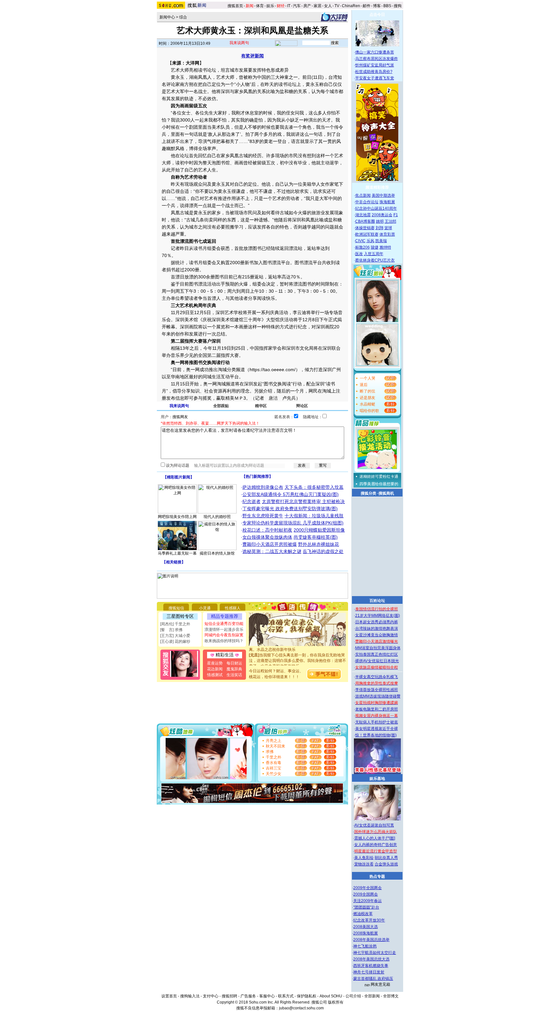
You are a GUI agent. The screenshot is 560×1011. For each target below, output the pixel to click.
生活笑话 (234, 675)
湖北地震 (363, 215)
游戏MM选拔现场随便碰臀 (378, 696)
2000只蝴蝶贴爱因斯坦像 (319, 530)
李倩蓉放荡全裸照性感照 (376, 690)
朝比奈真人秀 (386, 857)
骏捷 (375, 247)
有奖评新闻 (252, 55)
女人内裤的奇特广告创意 (375, 844)
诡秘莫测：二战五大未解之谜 (271, 551)
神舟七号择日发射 (368, 972)
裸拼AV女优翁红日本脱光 (377, 661)
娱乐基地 (377, 778)
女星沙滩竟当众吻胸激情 (376, 635)
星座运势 (215, 663)
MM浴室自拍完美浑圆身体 (378, 648)
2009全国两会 (365, 894)
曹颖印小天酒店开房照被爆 (269, 544)
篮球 (388, 228)
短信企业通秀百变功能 (223, 623)
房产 (307, 6)
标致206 (362, 247)
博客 (377, 6)
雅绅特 (385, 247)
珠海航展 (387, 202)
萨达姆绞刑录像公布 (262, 487)
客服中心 (267, 996)
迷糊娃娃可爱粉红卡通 (378, 476)
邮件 (366, 6)
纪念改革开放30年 (369, 920)
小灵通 (205, 608)
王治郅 (390, 221)
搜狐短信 (176, 608)
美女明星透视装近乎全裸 (376, 728)
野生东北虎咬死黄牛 (262, 515)
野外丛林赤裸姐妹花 (318, 544)
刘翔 (379, 228)
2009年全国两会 (367, 888)
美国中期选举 (383, 195)
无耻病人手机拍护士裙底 (376, 722)
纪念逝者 (251, 501)
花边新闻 (215, 669)
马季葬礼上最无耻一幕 (177, 553)
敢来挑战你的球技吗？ (223, 641)
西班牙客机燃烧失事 (370, 965)
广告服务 (248, 996)
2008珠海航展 (365, 933)
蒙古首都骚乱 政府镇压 (373, 978)
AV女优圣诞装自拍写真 (374, 825)
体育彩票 (387, 234)
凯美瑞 (381, 241)
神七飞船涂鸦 (365, 946)
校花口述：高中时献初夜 (267, 530)
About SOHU (331, 996)
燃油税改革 (363, 913)
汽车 (297, 6)
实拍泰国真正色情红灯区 (376, 654)
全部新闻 (372, 996)
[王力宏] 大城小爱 (175, 635)
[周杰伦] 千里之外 (175, 624)
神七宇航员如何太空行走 (374, 952)
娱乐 (270, 6)
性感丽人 (232, 608)
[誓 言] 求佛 (171, 630)
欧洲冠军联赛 (367, 234)
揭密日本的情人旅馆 (217, 553)
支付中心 (210, 996)
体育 (260, 6)
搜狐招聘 (229, 996)
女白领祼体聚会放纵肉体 (267, 537)
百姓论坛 (377, 600)
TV (336, 6)
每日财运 (234, 663)
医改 (359, 254)
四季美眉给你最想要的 (378, 484)
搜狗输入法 (190, 996)
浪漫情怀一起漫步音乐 (223, 629)
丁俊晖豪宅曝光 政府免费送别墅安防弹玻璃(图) (290, 508)
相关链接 (173, 562)
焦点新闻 (363, 195)
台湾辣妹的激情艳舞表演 (376, 628)
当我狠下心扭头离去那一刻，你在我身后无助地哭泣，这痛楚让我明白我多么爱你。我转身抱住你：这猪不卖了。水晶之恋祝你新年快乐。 (297, 655)
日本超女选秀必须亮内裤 (376, 622)
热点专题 (377, 876)
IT (288, 6)
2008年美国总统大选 (371, 959)
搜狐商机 (386, 493)
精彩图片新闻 (178, 477)
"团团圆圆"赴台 (366, 907)
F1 (395, 215)
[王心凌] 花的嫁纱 (175, 641)
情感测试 (215, 675)
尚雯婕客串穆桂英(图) (316, 537)
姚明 (380, 221)
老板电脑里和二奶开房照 (376, 709)
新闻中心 (167, 17)
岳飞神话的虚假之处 (323, 551)
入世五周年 (373, 254)
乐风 (370, 241)
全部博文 (391, 996)
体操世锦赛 (365, 228)
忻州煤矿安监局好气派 (374, 65)
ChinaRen (351, 6)
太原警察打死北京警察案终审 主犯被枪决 (303, 501)
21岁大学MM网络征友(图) (377, 615)
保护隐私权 (306, 996)
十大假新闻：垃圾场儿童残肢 (314, 515)
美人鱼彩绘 (364, 857)
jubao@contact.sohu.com (301, 1008)
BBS (387, 6)
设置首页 (169, 996)
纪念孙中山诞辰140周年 (376, 208)
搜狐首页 (235, 6)
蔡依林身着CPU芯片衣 (375, 260)
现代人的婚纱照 (217, 516)
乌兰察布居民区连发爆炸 (376, 58)
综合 (183, 17)
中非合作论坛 (367, 202)
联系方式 (286, 996)
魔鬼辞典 (234, 669)
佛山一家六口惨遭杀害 (374, 52)
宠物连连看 (364, 864)
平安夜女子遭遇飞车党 (374, 78)
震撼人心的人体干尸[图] (374, 838)
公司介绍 (353, 996)
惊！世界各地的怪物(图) (376, 735)
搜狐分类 (368, 493)
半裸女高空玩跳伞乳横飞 (376, 677)
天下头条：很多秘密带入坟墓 (314, 487)
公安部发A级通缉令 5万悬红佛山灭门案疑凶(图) (290, 494)
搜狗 (398, 6)
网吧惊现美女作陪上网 (177, 516)
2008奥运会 (382, 215)
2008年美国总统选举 (371, 939)
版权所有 (336, 1002)
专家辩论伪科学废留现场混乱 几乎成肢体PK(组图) (293, 522)
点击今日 (377, 14)
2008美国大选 (365, 926)
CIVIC (360, 241)
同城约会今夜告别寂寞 (223, 635)
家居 (317, 6)
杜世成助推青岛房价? (373, 71)
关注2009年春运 (367, 901)
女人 (328, 6)
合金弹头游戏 (386, 864)
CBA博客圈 (365, 221)
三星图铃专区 (180, 616)
